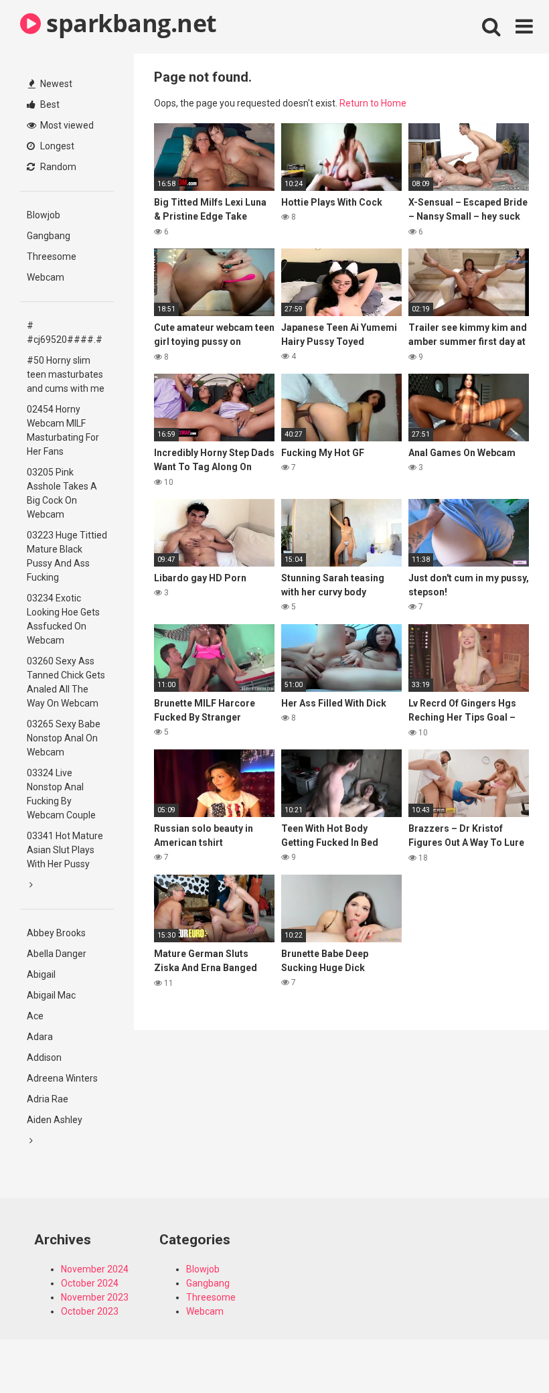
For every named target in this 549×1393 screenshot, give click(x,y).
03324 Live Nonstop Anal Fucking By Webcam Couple (61, 793)
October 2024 (90, 1283)
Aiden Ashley (54, 1119)
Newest (55, 83)
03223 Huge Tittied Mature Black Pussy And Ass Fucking (67, 556)
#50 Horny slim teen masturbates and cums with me (65, 374)
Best (49, 104)
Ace (35, 1016)
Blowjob (43, 215)
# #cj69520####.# (64, 332)
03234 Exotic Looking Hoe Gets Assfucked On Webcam (63, 619)
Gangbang (48, 235)
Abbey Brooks (56, 933)
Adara (40, 1036)
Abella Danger (56, 953)
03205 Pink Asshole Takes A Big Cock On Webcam (62, 493)
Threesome (51, 256)
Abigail (41, 974)
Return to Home (372, 103)
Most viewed (66, 125)
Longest (56, 146)
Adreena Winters (62, 1078)
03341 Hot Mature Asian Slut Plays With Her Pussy (65, 849)
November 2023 (95, 1297)
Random (57, 166)
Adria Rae (47, 1099)
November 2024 (95, 1269)
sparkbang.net (129, 23)
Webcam (45, 277)
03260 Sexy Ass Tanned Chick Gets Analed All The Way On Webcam (66, 682)
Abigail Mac (51, 995)
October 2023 (90, 1311)
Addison (44, 1057)
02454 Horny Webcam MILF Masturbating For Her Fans (63, 430)
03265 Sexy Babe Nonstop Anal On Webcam (63, 738)
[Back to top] (504, 1352)
